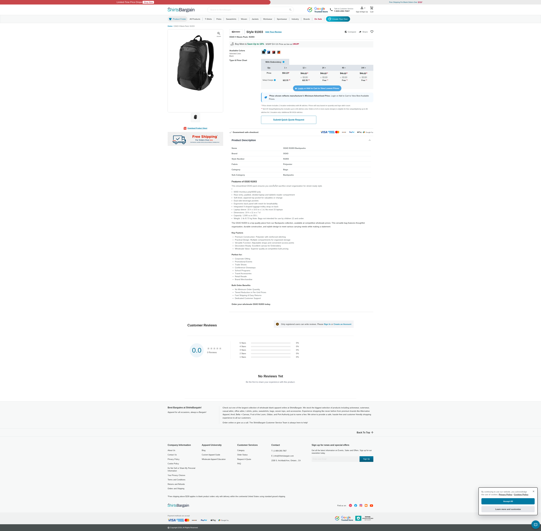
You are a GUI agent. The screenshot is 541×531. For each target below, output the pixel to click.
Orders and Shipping (176, 488)
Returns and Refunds (176, 484)
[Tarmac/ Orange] (279, 52)
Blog (203, 450)
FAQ (239, 464)
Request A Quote (244, 459)
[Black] (264, 52)
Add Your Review (273, 32)
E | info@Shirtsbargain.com (282, 456)
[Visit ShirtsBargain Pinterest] (350, 505)
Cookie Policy (173, 464)
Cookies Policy (521, 494)
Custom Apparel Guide (211, 455)
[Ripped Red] (274, 52)
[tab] (275, 62)
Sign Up (366, 459)
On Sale (318, 19)
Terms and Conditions (176, 480)
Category (241, 450)
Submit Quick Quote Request (288, 120)
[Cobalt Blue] (269, 52)
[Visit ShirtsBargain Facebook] (355, 505)
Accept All (508, 501)
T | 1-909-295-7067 (279, 451)
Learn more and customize (508, 509)
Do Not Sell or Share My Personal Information (181, 469)
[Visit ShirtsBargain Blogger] (366, 505)
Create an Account (342, 324)
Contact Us (172, 455)
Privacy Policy (173, 459)
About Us (171, 450)
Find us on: (341, 506)
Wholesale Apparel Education (214, 459)
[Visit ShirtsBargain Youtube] (371, 505)
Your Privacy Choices (176, 475)
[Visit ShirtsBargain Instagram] (361, 505)
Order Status (242, 455)
